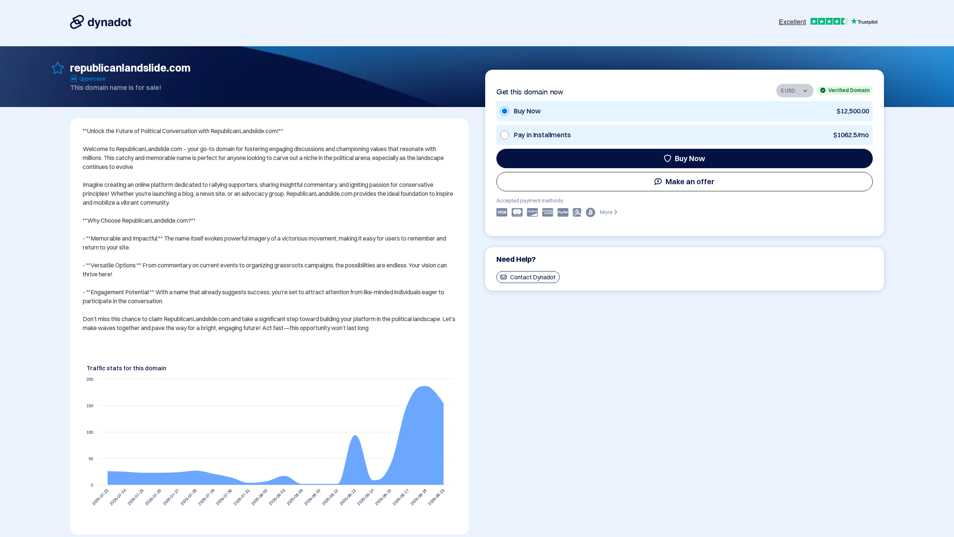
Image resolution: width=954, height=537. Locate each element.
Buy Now (690, 158)
